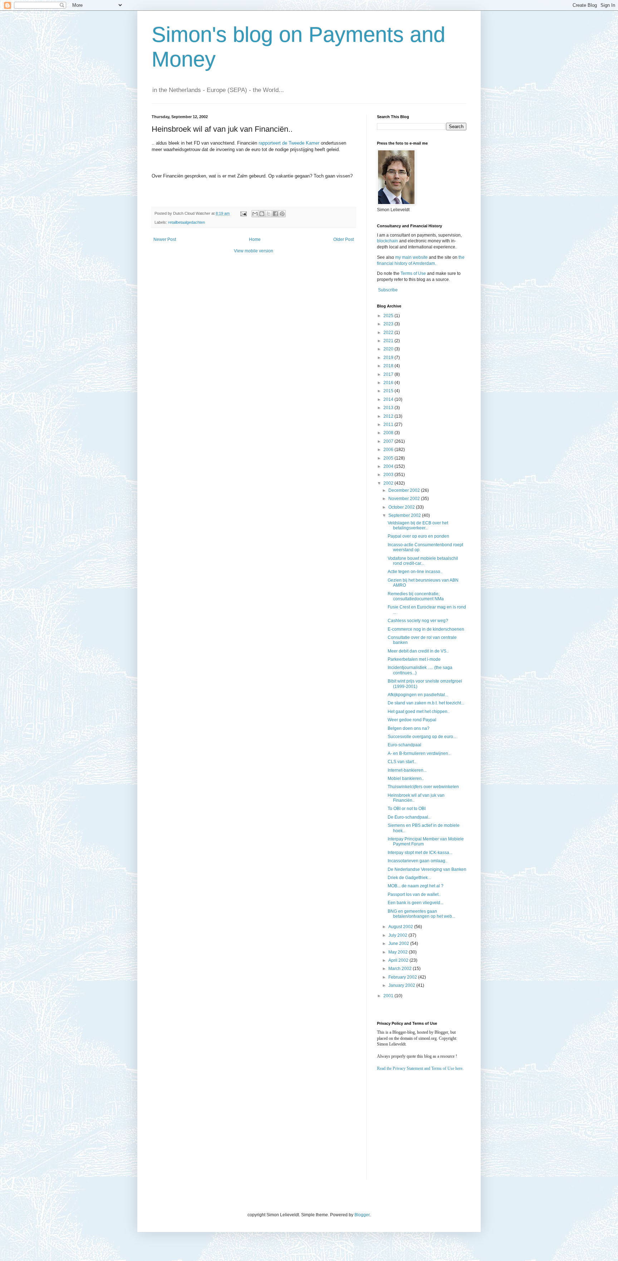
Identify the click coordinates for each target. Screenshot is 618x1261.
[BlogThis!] (261, 213)
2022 (388, 332)
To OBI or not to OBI (407, 808)
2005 (388, 458)
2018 (388, 365)
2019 (388, 357)
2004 (388, 466)
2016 (388, 382)
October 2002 (402, 507)
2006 (388, 449)
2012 (388, 416)
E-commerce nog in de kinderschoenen (426, 629)
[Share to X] (268, 213)
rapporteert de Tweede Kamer (289, 143)
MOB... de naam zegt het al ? (415, 885)
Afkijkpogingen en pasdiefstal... (418, 694)
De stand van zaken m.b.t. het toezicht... (426, 702)
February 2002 (403, 977)
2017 (388, 374)
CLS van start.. (402, 761)
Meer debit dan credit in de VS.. (418, 651)
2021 (388, 340)
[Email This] (255, 213)
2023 (388, 323)
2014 (388, 399)
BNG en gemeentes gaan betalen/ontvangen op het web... (421, 914)
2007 (388, 441)
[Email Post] (243, 213)
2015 (388, 390)
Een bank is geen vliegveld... (415, 902)
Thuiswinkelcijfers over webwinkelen (423, 786)
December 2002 (404, 490)
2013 (388, 407)
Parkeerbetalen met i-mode (414, 659)
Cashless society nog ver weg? (418, 620)
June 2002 (399, 943)
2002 (388, 483)
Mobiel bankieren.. (406, 778)
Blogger (361, 1214)
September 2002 (405, 515)
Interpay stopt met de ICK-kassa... (420, 852)
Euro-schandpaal (404, 744)
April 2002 (398, 960)
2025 (388, 315)
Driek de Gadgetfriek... (409, 877)
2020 (388, 348)
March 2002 (400, 968)
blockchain (388, 240)
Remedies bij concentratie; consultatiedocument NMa (416, 596)
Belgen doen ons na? (409, 728)
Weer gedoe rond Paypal (412, 719)
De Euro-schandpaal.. (409, 817)
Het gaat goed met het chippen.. (419, 711)
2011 (388, 424)
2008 (388, 432)
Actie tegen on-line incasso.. (415, 571)
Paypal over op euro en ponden (418, 536)
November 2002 (404, 498)
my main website (411, 257)
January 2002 (402, 985)
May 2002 (398, 952)
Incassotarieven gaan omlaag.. (417, 860)
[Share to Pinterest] (282, 213)
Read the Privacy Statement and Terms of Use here (419, 1068)
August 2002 (401, 926)
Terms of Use (413, 273)
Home (255, 239)
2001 (388, 995)
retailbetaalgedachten (186, 222)
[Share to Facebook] (275, 213)
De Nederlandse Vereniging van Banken (427, 869)
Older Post (343, 239)
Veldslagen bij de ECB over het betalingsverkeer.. (418, 525)
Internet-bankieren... (407, 770)
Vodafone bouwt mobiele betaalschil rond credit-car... (423, 561)
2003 (388, 474)
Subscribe (388, 289)
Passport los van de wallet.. (414, 894)
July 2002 (398, 935)
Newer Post (164, 239)
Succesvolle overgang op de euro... (422, 736)
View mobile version (253, 250)
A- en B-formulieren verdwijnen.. (419, 753)
